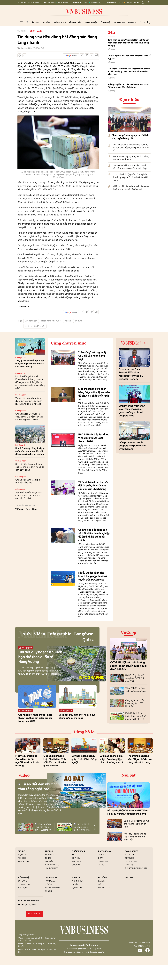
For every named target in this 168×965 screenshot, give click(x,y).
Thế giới (22, 858)
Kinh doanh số (51, 868)
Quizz (88, 640)
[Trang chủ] (27, 22)
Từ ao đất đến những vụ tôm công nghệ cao (135, 689)
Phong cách (104, 887)
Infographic (59, 634)
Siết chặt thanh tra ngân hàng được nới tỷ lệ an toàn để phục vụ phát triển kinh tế (131, 147)
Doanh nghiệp (90, 22)
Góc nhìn (76, 865)
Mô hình (48, 884)
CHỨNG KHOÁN (78, 851)
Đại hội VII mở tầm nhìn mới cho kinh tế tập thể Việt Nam (136, 823)
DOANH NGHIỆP (131, 851)
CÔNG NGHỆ (23, 877)
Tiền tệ (19, 509)
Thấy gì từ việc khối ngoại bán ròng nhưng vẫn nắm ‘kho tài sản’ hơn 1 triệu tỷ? (29, 363)
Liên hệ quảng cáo (27, 905)
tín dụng (78, 320)
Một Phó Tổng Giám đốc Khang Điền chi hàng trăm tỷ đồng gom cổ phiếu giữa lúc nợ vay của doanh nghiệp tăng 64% (30, 382)
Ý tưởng (75, 884)
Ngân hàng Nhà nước (51, 320)
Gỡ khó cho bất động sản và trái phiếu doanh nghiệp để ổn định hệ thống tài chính (130, 177)
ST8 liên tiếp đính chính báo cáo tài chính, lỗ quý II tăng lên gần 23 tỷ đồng (29, 467)
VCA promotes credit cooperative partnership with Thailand (132, 445)
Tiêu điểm (35, 22)
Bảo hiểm (31, 509)
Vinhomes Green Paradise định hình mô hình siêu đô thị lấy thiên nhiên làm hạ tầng (29, 401)
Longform (84, 634)
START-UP (76, 877)
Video (39, 634)
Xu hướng (22, 881)
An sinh (48, 891)
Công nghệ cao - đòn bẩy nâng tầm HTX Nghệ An (134, 703)
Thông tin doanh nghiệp (136, 868)
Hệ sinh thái (77, 887)
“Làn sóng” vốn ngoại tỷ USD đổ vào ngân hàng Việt (92, 355)
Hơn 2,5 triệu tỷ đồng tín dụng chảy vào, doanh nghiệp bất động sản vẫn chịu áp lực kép (30, 451)
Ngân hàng (36, 31)
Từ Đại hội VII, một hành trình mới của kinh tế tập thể (129, 57)
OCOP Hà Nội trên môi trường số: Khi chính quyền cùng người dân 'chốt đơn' (128, 666)
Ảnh (26, 634)
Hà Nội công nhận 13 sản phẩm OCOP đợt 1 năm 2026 (135, 678)
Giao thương (131, 861)
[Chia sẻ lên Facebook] (82, 55)
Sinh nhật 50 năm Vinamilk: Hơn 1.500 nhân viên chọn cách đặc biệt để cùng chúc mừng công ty (128, 43)
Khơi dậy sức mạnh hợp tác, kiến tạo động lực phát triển (135, 836)
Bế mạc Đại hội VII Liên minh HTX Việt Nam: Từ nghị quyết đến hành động (128, 85)
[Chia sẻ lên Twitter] (87, 55)
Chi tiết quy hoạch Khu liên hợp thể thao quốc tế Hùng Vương (40, 657)
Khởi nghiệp (77, 881)
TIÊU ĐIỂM (22, 851)
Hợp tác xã (50, 881)
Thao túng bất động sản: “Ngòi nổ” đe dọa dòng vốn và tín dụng (140, 759)
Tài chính (46, 22)
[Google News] (71, 55)
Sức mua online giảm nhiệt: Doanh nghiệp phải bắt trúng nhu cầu (111, 759)
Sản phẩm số (24, 884)
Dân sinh (102, 881)
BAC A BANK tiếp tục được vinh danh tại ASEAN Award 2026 (93, 438)
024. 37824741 (33, 900)
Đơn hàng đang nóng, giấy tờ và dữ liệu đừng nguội (84, 759)
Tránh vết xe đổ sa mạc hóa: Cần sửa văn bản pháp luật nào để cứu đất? (28, 495)
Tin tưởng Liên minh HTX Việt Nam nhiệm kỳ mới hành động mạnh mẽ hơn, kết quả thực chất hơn (129, 71)
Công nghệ (105, 22)
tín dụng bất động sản (35, 326)
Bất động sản (75, 22)
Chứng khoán (59, 22)
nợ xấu (68, 320)
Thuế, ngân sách (52, 865)
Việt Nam (22, 854)
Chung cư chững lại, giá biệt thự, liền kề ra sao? (28, 481)
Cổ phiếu (76, 858)
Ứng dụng (23, 887)
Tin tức (101, 854)
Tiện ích (101, 865)
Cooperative (119, 22)
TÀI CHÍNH (49, 851)
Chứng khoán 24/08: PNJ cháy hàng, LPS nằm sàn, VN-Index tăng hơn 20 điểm (29, 416)
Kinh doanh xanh (52, 887)
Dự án (100, 858)
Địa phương (23, 861)
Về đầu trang (34, 914)
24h (73, 854)
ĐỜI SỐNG (102, 877)
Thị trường (130, 854)
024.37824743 (143, 946)
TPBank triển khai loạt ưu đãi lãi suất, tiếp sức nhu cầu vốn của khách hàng (130, 167)
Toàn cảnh (103, 861)
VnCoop (128, 633)
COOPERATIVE (51, 877)
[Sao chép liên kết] (97, 55)
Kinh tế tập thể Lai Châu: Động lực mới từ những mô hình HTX (135, 716)
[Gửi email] (92, 55)
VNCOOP (129, 877)
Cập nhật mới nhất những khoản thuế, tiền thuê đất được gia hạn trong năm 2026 (35, 717)
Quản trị (129, 865)
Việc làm (102, 884)
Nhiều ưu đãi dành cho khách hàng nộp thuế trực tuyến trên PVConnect (131, 187)
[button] (95, 825)
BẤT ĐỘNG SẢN (104, 851)
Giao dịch (76, 861)
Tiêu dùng (129, 858)
